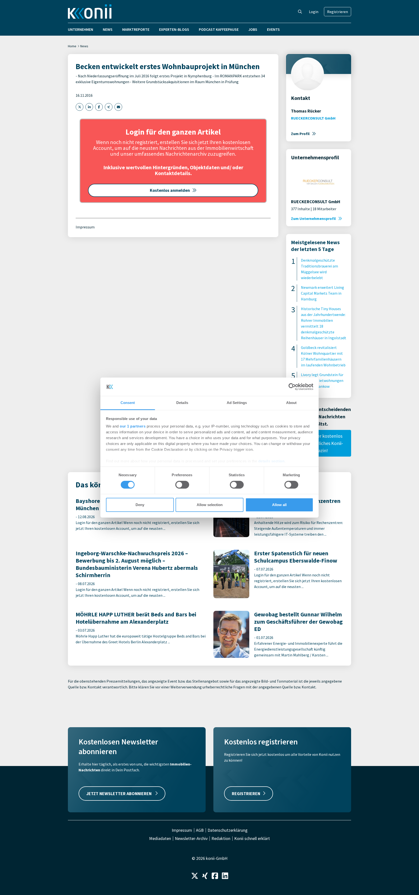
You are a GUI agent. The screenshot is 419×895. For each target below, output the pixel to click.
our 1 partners (132, 426)
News (108, 29)
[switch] (182, 485)
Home (72, 46)
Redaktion (220, 838)
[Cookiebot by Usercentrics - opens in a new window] (292, 386)
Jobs (252, 29)
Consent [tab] (128, 403)
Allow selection (210, 505)
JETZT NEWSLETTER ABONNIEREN (119, 793)
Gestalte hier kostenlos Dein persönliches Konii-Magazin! (318, 443)
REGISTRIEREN (246, 793)
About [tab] (291, 403)
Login (313, 11)
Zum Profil (300, 133)
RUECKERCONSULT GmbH (313, 118)
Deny (140, 505)
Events (273, 29)
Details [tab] (182, 403)
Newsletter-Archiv (191, 838)
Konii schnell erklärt (252, 838)
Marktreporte (135, 29)
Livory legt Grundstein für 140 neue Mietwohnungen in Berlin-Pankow (322, 380)
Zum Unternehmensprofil (313, 218)
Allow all (279, 505)
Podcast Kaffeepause (219, 29)
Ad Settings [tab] (237, 403)
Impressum (85, 227)
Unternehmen (80, 29)
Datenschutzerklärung (228, 830)
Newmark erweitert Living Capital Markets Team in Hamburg (322, 293)
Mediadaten (160, 838)
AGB (200, 830)
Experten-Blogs (174, 29)
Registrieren (337, 11)
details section (271, 461)
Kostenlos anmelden (170, 190)
